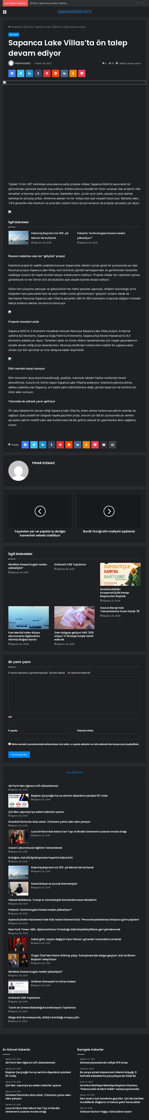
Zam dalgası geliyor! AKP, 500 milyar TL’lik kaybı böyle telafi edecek (74, 636)
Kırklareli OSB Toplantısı (70, 564)
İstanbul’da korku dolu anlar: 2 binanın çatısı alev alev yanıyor (49, 822)
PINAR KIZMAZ (23, 63)
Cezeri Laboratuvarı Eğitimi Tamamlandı (35, 848)
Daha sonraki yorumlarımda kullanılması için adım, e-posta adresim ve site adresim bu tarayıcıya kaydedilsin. (75, 744)
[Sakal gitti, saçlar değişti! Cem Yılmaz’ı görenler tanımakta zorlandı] (18, 944)
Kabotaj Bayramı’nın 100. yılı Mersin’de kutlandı (62, 867)
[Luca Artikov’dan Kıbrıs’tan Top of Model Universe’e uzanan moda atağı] (18, 836)
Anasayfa (16, 26)
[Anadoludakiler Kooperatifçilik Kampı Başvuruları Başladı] (120, 574)
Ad (10, 716)
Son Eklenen (75, 772)
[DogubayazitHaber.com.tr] (74, 11)
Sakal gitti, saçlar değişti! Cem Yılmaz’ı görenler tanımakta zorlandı (76, 939)
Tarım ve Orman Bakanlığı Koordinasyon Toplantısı (42, 1007)
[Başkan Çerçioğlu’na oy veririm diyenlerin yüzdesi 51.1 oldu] (18, 801)
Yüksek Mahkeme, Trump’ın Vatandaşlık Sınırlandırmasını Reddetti (52, 900)
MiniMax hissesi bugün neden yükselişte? (27, 566)
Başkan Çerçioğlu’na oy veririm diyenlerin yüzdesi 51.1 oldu (69, 796)
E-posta (13, 730)
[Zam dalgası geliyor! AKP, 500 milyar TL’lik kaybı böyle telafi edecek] (74, 617)
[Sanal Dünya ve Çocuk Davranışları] (18, 889)
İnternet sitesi (85, 730)
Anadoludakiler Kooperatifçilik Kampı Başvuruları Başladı (114, 592)
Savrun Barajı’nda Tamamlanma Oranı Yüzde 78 (119, 609)
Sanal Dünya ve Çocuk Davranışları (54, 884)
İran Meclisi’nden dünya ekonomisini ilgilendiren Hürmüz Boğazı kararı (24, 636)
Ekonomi (28, 26)
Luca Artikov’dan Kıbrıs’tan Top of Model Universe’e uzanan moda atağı (78, 831)
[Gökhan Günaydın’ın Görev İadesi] (18, 986)
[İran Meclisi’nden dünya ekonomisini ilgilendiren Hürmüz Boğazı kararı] (28, 617)
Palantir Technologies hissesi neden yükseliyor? (40, 910)
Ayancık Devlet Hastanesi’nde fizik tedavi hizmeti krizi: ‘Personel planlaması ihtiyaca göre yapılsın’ (73, 919)
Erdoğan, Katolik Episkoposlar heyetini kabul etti (40, 857)
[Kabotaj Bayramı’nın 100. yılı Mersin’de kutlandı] (19, 238)
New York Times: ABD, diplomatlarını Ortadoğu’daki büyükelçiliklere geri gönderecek (64, 929)
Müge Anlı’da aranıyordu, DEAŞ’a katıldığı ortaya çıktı (43, 1017)
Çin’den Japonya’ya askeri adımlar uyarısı (52, 3)
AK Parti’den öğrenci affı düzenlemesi (33, 786)
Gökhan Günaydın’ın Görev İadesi (53, 981)
